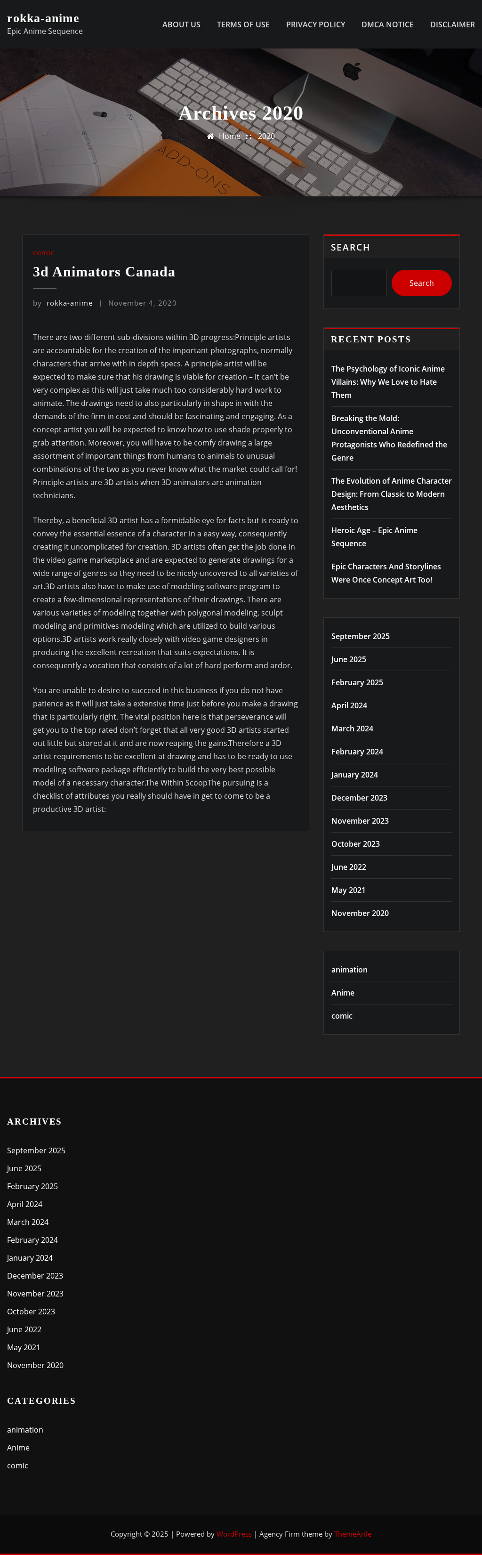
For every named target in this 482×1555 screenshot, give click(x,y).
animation (349, 969)
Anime (342, 993)
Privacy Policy (315, 24)
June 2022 (348, 867)
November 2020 (360, 913)
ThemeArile (352, 1534)
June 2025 (348, 659)
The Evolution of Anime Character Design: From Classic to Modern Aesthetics (391, 494)
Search (350, 247)
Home (230, 136)
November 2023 (360, 821)
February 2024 (357, 751)
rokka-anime (43, 18)
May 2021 (348, 890)
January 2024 (354, 774)
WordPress (234, 1534)
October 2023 (355, 844)
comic (44, 252)
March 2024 (352, 728)
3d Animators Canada (104, 271)
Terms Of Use (243, 24)
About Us (181, 24)
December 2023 (359, 798)
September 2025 (360, 636)
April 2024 (349, 705)
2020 (266, 136)
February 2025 (357, 682)
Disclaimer (452, 24)
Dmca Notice (388, 24)
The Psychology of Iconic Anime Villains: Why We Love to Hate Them (388, 382)
